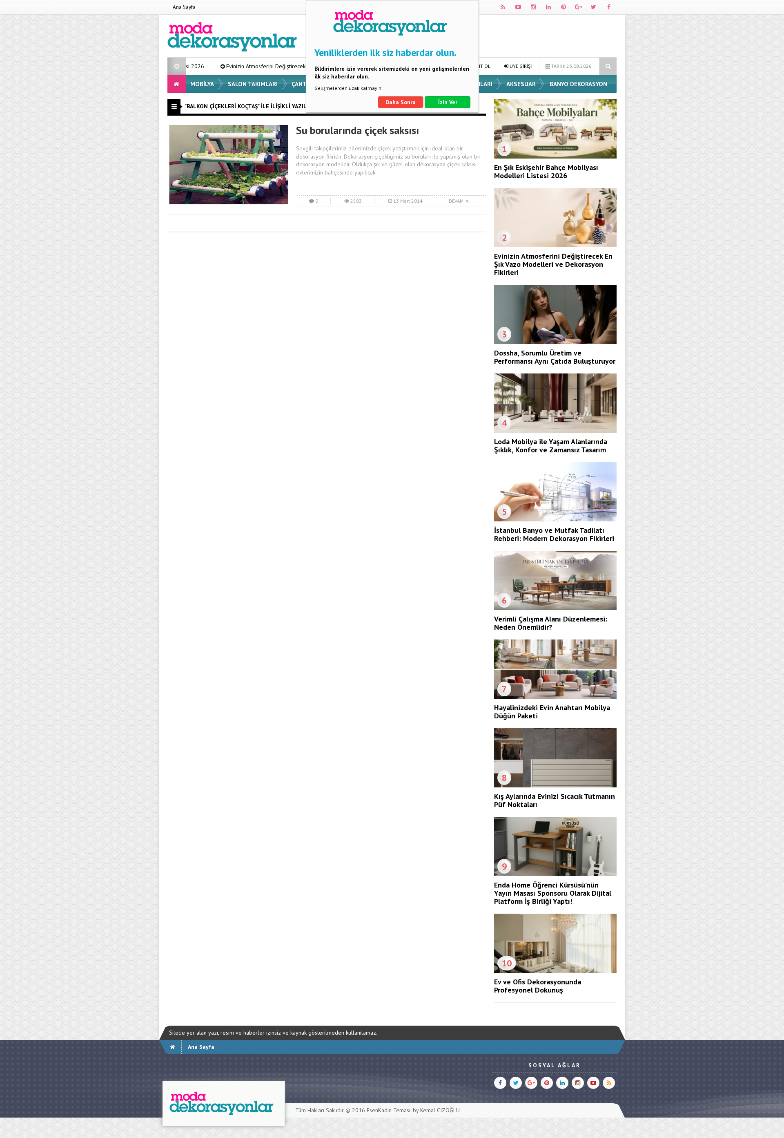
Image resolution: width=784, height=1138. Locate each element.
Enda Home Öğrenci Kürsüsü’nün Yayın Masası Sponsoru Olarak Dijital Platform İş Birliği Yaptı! (552, 893)
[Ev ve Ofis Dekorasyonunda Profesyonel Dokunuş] (555, 971)
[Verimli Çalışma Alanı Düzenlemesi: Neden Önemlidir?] (555, 608)
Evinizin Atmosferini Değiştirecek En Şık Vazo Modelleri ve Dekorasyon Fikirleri (263, 66)
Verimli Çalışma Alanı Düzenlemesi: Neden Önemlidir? (550, 623)
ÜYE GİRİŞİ (520, 66)
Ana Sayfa (184, 7)
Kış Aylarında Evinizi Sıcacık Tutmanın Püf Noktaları (554, 800)
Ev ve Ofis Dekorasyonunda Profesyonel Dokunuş (537, 986)
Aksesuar (521, 84)
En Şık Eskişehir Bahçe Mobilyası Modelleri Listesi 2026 (546, 171)
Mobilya (202, 84)
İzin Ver (447, 102)
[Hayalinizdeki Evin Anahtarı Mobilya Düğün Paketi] (555, 696)
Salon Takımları (253, 84)
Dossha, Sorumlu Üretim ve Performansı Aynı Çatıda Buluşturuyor (554, 357)
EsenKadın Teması (388, 1110)
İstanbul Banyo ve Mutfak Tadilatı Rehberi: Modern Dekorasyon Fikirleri (554, 534)
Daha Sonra (400, 102)
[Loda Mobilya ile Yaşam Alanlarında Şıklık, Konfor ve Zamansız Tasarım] (555, 430)
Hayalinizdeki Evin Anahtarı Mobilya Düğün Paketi (552, 711)
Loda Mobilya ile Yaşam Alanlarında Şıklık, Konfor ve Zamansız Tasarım (550, 445)
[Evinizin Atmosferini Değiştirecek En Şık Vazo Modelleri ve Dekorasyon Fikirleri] (555, 245)
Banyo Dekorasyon (578, 84)
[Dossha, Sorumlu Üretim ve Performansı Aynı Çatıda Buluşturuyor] (555, 342)
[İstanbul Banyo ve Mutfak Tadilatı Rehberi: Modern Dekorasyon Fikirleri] (555, 519)
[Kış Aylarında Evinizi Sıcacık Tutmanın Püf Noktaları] (555, 785)
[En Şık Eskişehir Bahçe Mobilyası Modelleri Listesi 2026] (555, 156)
